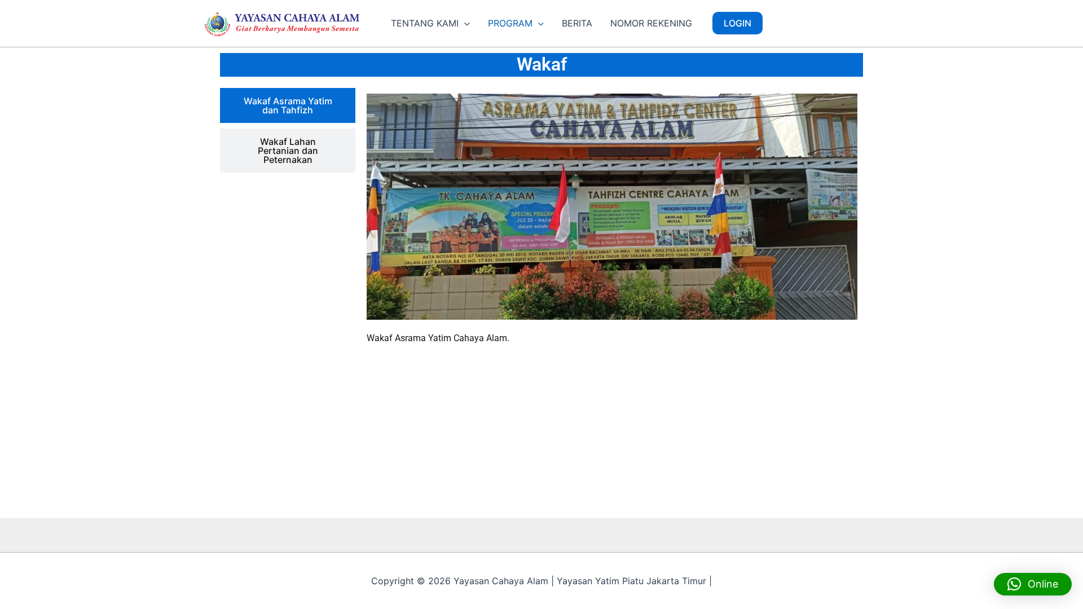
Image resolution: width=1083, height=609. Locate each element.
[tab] (287, 105)
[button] (464, 23)
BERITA (577, 23)
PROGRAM (510, 23)
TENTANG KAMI (425, 23)
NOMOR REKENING (651, 23)
